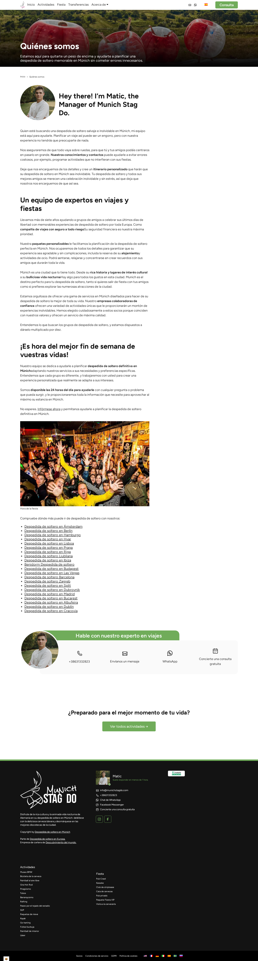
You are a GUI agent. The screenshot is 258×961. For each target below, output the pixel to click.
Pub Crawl (101, 879)
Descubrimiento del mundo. (61, 842)
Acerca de (98, 5)
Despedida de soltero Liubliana (48, 556)
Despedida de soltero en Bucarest (51, 598)
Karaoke (100, 883)
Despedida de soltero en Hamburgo (52, 535)
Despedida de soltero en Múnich (52, 831)
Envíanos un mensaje (124, 661)
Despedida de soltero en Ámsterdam (53, 526)
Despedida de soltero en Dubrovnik (52, 590)
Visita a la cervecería (106, 904)
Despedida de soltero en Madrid (49, 594)
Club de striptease (105, 887)
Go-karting (25, 922)
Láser (22, 935)
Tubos (23, 893)
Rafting (23, 901)
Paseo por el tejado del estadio (35, 906)
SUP (22, 910)
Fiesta (61, 5)
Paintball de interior (29, 931)
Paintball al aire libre (29, 880)
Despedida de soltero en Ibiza (47, 560)
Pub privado (101, 895)
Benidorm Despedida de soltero (49, 564)
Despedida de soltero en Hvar (47, 539)
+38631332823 (79, 662)
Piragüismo (25, 889)
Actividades (46, 5)
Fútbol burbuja (27, 927)
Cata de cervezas (104, 891)
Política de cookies (128, 956)
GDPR (114, 956)
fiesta (100, 873)
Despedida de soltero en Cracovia (51, 611)
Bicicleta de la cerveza (30, 876)
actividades (27, 867)
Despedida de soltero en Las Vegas (51, 573)
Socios (79, 956)
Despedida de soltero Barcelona (49, 577)
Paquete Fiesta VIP (105, 900)
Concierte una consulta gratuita (215, 661)
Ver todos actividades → (129, 726)
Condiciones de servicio (96, 956)
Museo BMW (26, 872)
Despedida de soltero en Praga (48, 547)
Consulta (227, 5)
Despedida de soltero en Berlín (48, 531)
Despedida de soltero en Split (47, 585)
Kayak (23, 918)
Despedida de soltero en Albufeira (51, 602)
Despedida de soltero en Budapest (51, 569)
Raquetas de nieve (29, 914)
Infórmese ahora (49, 409)
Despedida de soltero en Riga (47, 552)
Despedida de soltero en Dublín (49, 606)
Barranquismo (26, 897)
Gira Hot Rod (26, 885)
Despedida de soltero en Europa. (47, 838)
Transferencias (78, 5)
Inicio (31, 5)
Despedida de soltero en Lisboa (49, 543)
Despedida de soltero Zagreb (47, 581)
